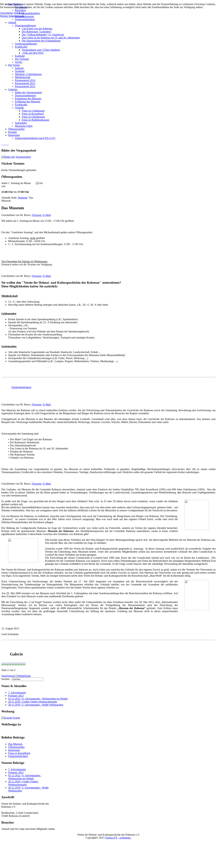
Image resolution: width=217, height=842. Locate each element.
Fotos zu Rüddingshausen (35, 119)
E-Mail (47, 215)
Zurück (10, 675)
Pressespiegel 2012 (25, 86)
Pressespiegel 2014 (25, 80)
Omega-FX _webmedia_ (118, 837)
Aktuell (12, 22)
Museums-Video (24, 125)
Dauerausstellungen (25, 25)
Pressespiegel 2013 (25, 83)
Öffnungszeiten (16, 129)
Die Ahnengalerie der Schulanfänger (41, 40)
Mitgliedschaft (22, 77)
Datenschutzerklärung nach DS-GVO (35, 138)
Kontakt (12, 132)
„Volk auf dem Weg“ (33, 52)
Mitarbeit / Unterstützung (28, 74)
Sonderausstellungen (26, 43)
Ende (28, 675)
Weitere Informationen (12, 16)
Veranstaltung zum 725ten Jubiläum (41, 49)
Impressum (14, 135)
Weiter (21, 675)
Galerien (12, 89)
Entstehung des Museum (28, 98)
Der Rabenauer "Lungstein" (37, 31)
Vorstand (19, 71)
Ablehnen (19, 13)
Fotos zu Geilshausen (33, 110)
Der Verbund (22, 59)
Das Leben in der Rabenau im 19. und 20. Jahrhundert (51, 37)
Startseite (22, 197)
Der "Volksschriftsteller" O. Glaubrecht (43, 34)
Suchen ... (6, 679)
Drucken (37, 215)
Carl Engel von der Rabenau (37, 28)
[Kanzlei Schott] (10, 717)
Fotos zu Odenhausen (33, 116)
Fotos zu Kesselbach (33, 113)
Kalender (20, 55)
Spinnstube (21, 122)
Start (3, 675)
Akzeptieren (6, 13)
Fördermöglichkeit (25, 19)
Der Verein (14, 65)
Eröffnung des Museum (27, 101)
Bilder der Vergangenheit (28, 92)
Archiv (18, 62)
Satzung (19, 68)
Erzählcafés (21, 46)
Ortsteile (19, 107)
